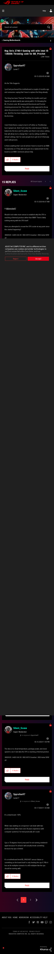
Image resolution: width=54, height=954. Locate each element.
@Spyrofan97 (11, 209)
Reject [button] (15, 259)
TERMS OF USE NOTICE (20, 931)
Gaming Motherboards (11, 40)
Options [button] (50, 40)
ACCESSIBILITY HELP (38, 917)
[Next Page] (36, 900)
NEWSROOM (24, 917)
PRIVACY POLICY (34, 931)
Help (44, 11)
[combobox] (27, 27)
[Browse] (4, 11)
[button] (8, 159)
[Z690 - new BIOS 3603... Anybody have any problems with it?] (50, 181)
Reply (27, 168)
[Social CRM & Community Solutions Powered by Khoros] (45, 949)
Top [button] (3, 948)
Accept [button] (38, 259)
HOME (15, 917)
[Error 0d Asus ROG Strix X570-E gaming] (45, 181)
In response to (30, 735)
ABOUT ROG (6, 917)
